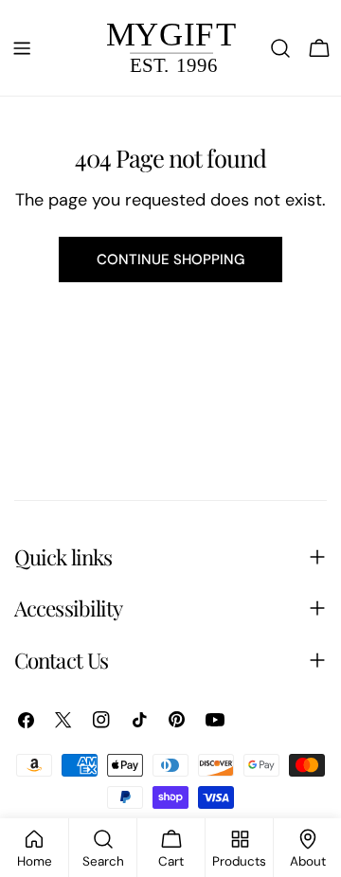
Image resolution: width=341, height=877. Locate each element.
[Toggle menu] (22, 48)
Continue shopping (170, 259)
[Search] (280, 48)
